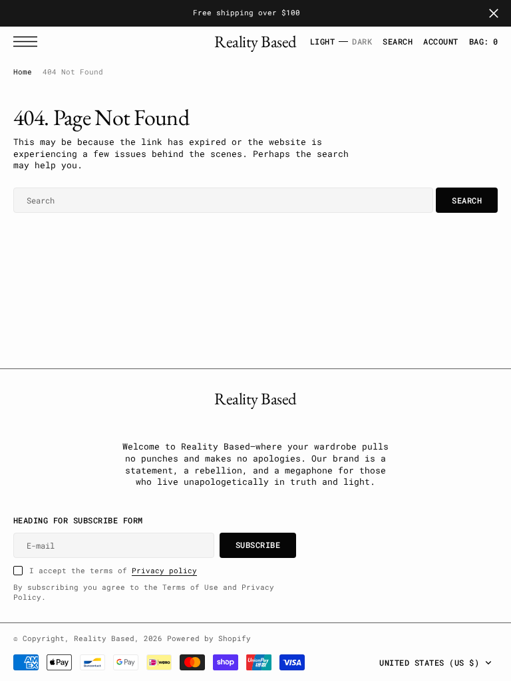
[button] (28, 41)
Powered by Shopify (209, 638)
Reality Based (104, 638)
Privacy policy (164, 570)
